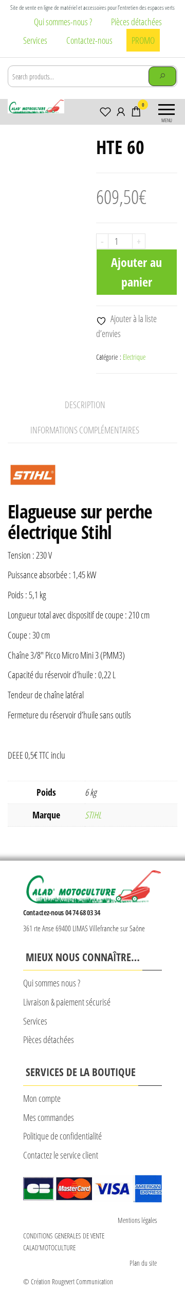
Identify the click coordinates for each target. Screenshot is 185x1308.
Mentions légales (137, 1220)
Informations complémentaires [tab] (84, 430)
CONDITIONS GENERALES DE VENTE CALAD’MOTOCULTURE (63, 1241)
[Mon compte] (121, 111)
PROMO (143, 40)
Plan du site (143, 1263)
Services (35, 40)
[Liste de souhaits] (105, 111)
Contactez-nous (89, 40)
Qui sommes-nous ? (63, 21)
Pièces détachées (136, 21)
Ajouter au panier (136, 272)
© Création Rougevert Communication (68, 1281)
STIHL (93, 815)
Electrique (134, 357)
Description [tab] (85, 404)
